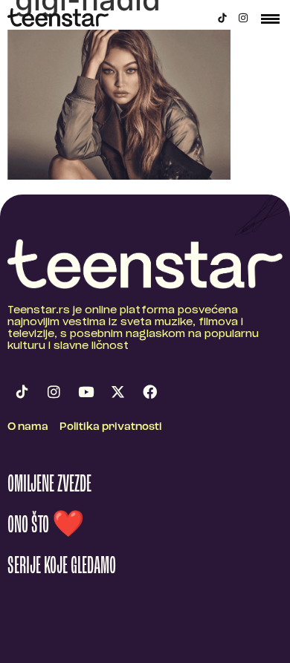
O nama (27, 427)
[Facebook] (149, 391)
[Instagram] (243, 17)
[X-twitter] (117, 391)
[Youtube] (85, 391)
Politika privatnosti (110, 427)
